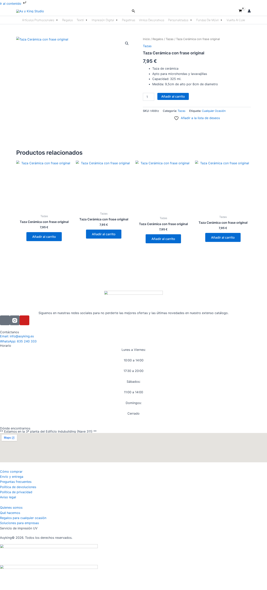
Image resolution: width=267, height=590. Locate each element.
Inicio (146, 39)
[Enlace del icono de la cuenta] (249, 11)
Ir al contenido (11, 3)
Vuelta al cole (236, 20)
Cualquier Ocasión (214, 110)
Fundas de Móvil (207, 20)
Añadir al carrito (173, 96)
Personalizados (178, 20)
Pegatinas (128, 20)
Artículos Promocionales (38, 20)
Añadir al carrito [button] (44, 237)
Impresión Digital (103, 20)
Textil (80, 20)
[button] (133, 11)
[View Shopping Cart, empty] (240, 11)
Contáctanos (9, 332)
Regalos (67, 20)
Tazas (170, 39)
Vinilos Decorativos (151, 20)
